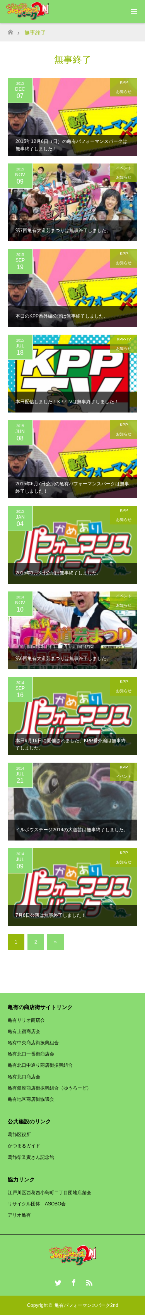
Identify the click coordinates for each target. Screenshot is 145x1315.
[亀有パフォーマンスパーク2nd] (72, 1263)
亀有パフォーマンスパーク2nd (86, 1305)
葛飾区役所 (19, 1134)
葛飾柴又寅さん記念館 (31, 1157)
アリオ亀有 (19, 1215)
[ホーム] (10, 30)
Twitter (57, 1281)
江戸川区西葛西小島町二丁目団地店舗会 (49, 1192)
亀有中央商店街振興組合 (33, 1042)
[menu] (133, 11)
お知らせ (123, 91)
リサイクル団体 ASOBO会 (37, 1204)
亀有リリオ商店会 (26, 1020)
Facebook (72, 1281)
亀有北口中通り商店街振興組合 (40, 1065)
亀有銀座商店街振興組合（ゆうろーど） (49, 1088)
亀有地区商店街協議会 (31, 1099)
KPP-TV (124, 339)
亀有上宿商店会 (24, 1031)
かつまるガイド (24, 1145)
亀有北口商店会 (24, 1077)
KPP (124, 82)
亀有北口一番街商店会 (31, 1054)
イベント (123, 168)
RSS (88, 1281)
